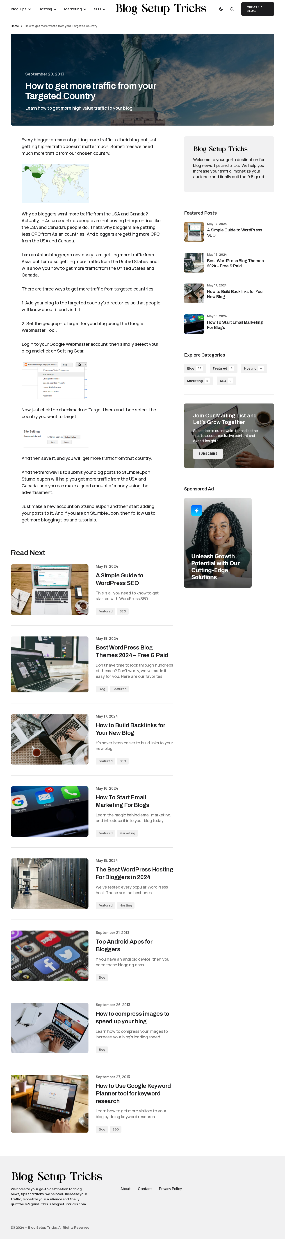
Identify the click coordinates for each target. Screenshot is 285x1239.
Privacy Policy (170, 1188)
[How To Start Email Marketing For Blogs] (50, 811)
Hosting (126, 905)
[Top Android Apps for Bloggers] (50, 956)
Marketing (127, 833)
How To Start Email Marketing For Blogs (235, 325)
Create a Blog (255, 9)
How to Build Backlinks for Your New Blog (235, 294)
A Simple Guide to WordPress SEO (234, 232)
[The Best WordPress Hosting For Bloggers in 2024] (50, 883)
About (126, 1188)
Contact (145, 1188)
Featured (105, 611)
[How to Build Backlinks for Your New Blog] (50, 739)
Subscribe (207, 454)
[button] (221, 8)
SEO (123, 611)
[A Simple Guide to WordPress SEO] (50, 589)
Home (15, 26)
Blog (101, 689)
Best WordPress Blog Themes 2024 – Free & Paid (235, 263)
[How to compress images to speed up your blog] (50, 1028)
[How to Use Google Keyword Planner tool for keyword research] (50, 1104)
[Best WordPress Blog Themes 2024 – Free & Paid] (50, 664)
